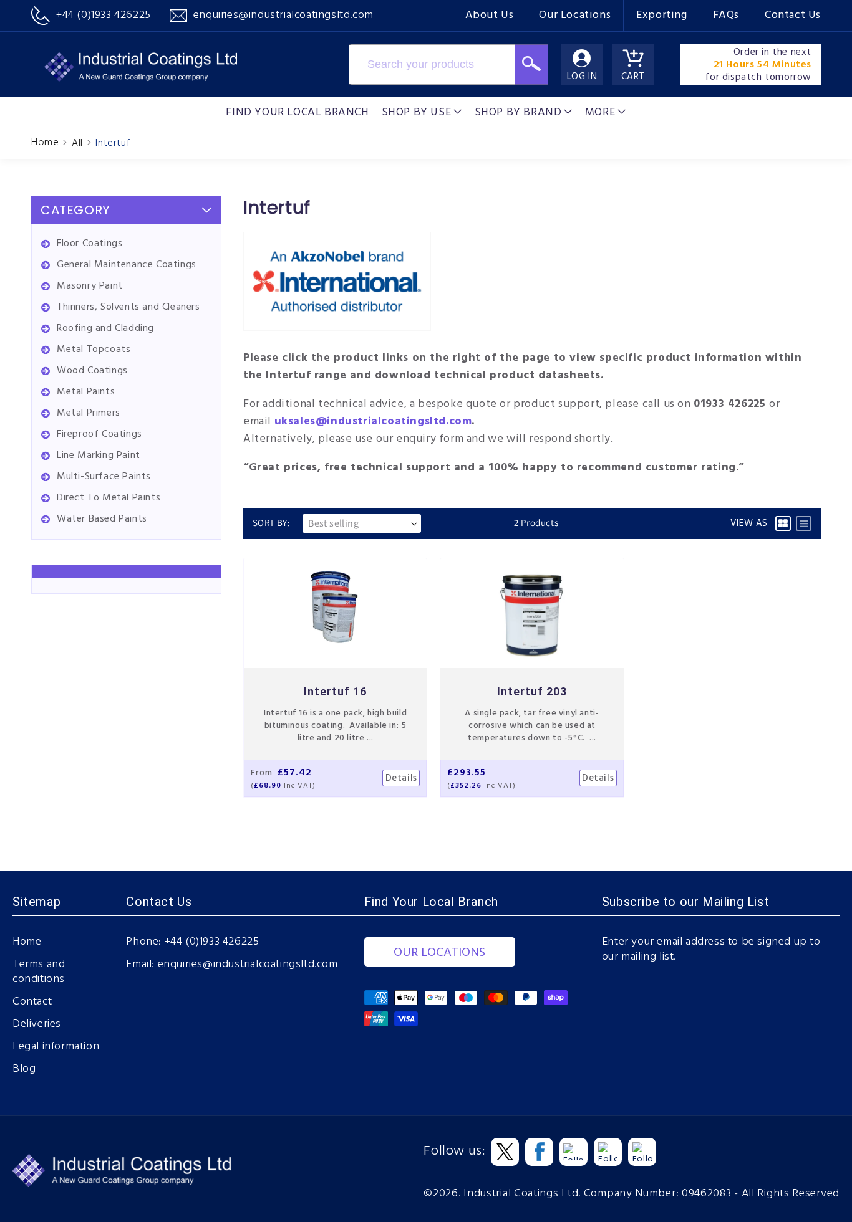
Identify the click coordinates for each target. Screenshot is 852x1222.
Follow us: (454, 1151)
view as (749, 523)
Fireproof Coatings (99, 434)
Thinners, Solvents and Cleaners (128, 307)
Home (45, 142)
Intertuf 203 (532, 691)
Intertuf (112, 143)
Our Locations (575, 15)
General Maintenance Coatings (126, 264)
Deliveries (36, 1024)
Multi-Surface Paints (104, 476)
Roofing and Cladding (105, 328)
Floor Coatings (89, 243)
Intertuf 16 (335, 691)
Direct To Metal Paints (108, 497)
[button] (421, 111)
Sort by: (271, 522)
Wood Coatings (92, 370)
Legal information (55, 1046)
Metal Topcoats (93, 349)
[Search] (531, 64)
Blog (24, 1069)
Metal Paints (86, 391)
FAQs (726, 15)
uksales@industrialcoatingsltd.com (373, 422)
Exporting (661, 15)
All (77, 143)
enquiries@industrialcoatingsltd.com (248, 964)
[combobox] (432, 64)
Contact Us (793, 15)
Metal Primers (88, 413)
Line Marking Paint (98, 455)
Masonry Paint (90, 286)
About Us (489, 15)
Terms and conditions (38, 972)
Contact (32, 1002)
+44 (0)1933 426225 (212, 942)
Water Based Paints (102, 519)
